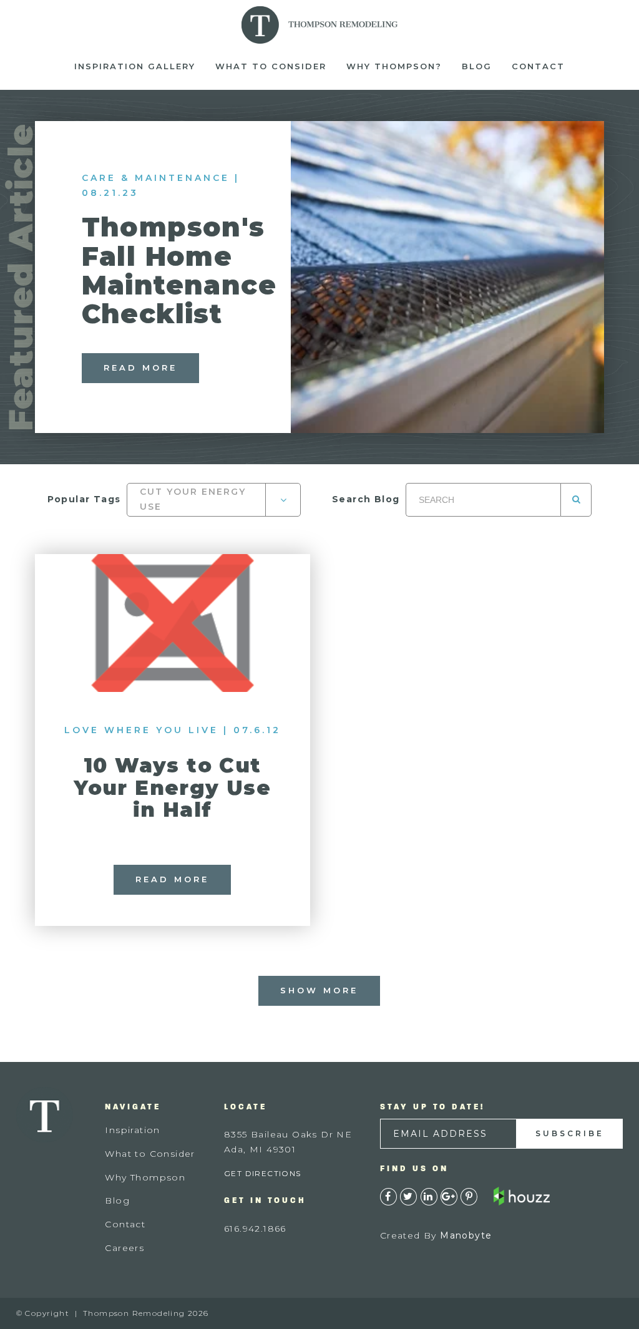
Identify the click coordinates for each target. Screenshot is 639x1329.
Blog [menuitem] (477, 66)
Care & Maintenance (156, 177)
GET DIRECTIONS (262, 1173)
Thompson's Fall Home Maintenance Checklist (179, 270)
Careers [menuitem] (124, 1248)
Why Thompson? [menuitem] (394, 66)
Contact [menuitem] (538, 66)
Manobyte (466, 1235)
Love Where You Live (141, 730)
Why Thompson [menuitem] (145, 1177)
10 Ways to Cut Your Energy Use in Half (172, 787)
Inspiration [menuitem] (132, 1130)
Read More (140, 367)
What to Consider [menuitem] (270, 66)
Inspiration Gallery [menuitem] (134, 66)
